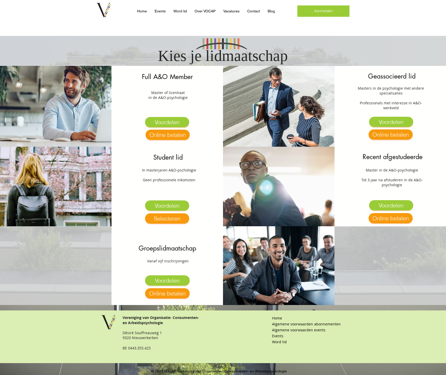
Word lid (279, 341)
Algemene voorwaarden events (298, 329)
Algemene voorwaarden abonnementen (299, 324)
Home (277, 318)
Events (277, 335)
